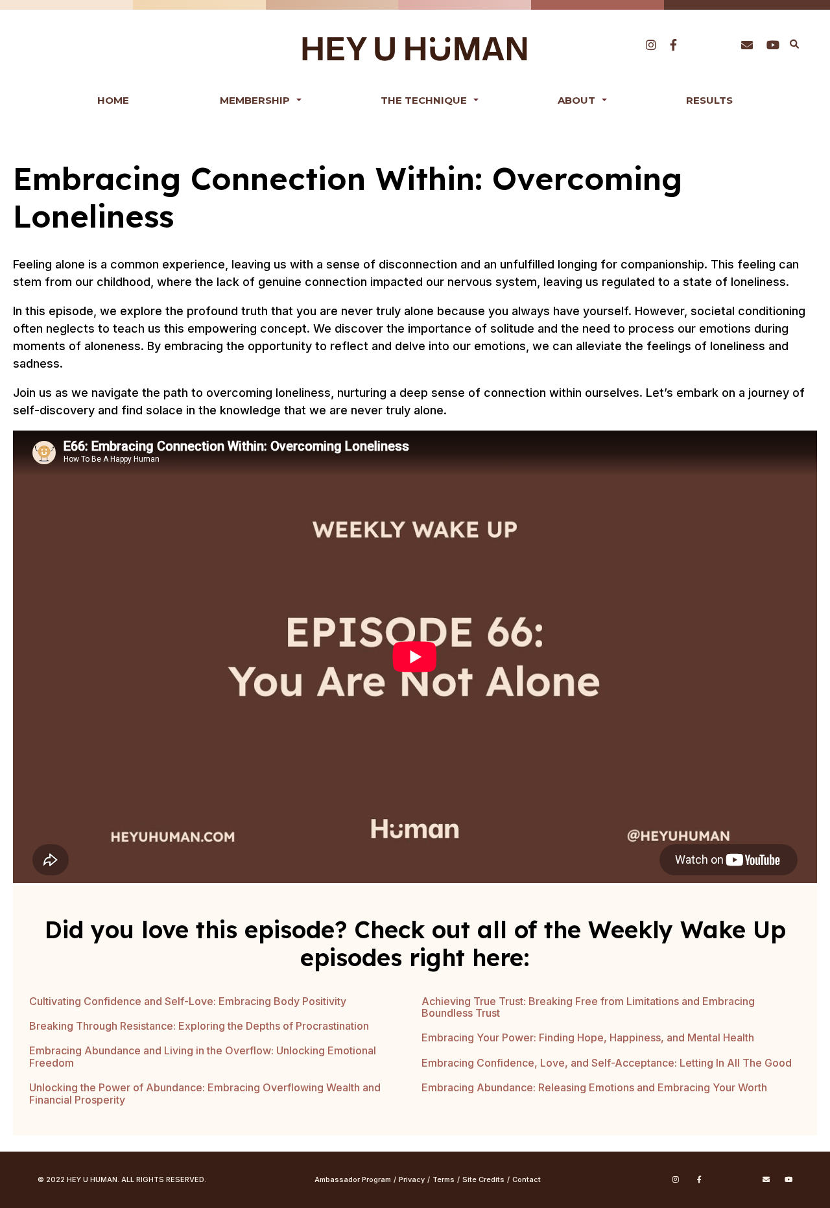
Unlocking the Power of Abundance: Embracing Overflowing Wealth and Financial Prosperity (205, 1093)
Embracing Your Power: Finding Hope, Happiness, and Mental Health (587, 1037)
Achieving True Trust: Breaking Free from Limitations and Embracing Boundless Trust (588, 1007)
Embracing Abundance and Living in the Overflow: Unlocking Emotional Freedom (202, 1056)
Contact (526, 1179)
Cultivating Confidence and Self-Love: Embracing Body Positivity (187, 1001)
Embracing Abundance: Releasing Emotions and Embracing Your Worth (594, 1087)
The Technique (424, 100)
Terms (444, 1179)
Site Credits (483, 1179)
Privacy (412, 1179)
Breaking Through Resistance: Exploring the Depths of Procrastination (199, 1025)
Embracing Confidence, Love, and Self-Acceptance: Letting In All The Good (606, 1062)
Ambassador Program (352, 1179)
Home (113, 100)
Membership (255, 100)
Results (709, 100)
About (576, 100)
